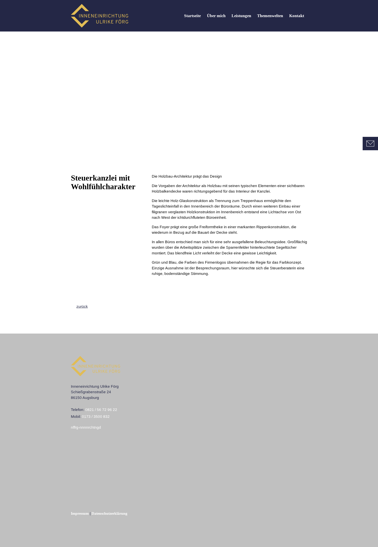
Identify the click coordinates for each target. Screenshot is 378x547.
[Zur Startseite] (99, 16)
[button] (71, 451)
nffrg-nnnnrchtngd (86, 427)
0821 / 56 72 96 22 (101, 410)
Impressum (80, 513)
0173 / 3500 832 (96, 416)
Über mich (216, 15)
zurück (82, 306)
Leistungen (241, 15)
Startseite (192, 15)
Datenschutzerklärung (109, 513)
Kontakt (296, 15)
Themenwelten (270, 15)
